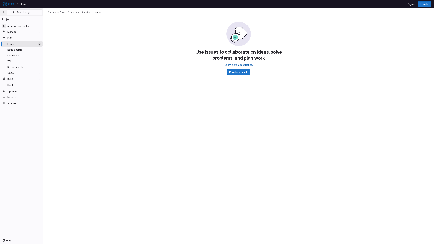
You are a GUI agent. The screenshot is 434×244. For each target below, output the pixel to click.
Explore (21, 4)
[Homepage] (8, 4)
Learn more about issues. (239, 64)
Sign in (411, 4)
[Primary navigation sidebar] (4, 12)
